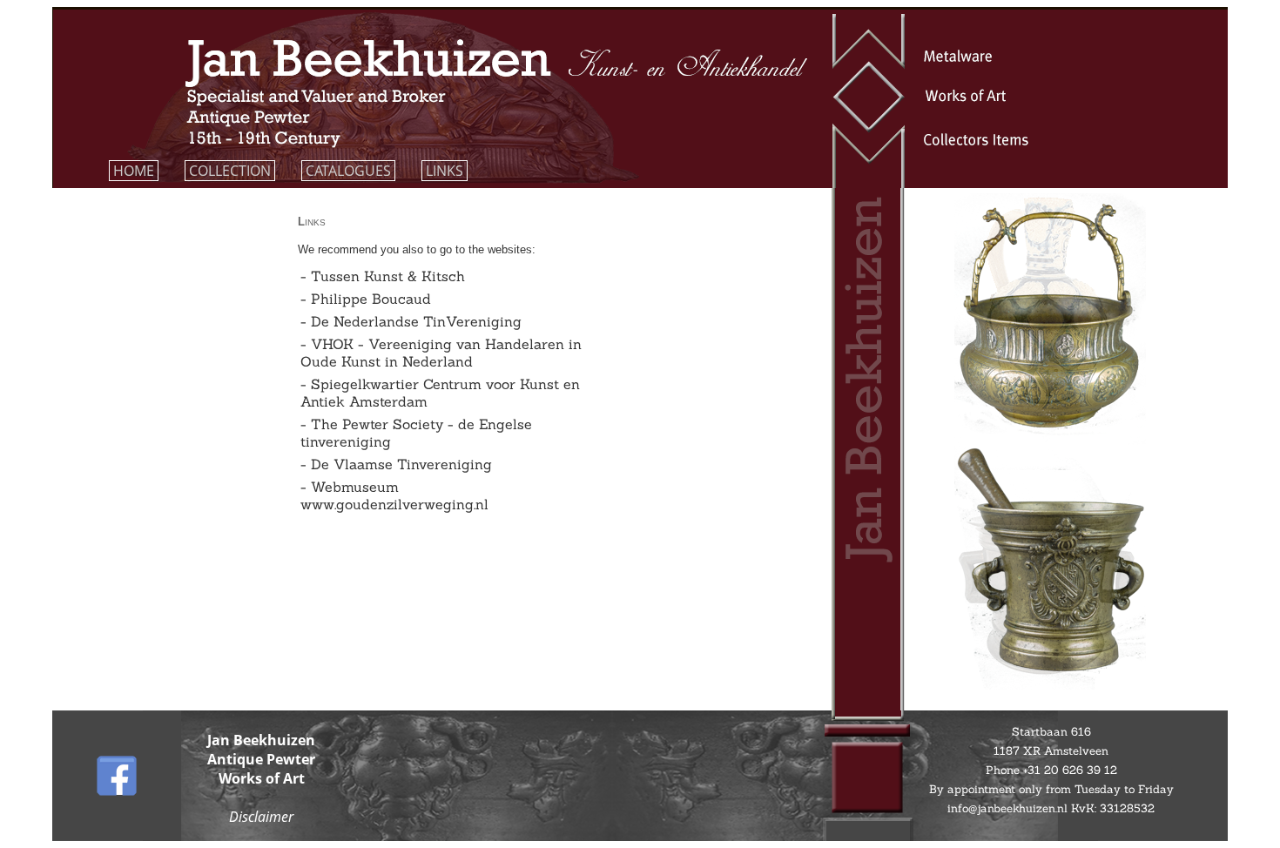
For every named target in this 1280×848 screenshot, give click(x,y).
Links (444, 170)
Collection (230, 170)
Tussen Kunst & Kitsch (388, 276)
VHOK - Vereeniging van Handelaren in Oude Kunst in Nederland (441, 352)
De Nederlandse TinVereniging (416, 321)
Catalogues (348, 170)
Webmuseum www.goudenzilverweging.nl (394, 495)
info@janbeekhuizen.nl (1009, 808)
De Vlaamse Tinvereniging (401, 464)
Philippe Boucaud (371, 298)
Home (133, 170)
